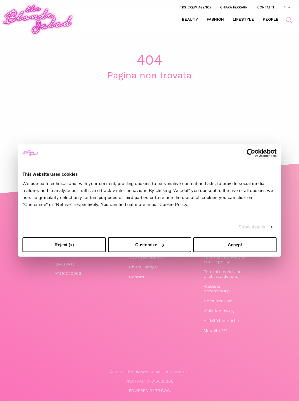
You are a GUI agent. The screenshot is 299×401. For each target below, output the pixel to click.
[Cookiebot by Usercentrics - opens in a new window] (251, 153)
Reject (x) (64, 244)
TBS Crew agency (195, 7)
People (271, 19)
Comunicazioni (218, 300)
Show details (252, 226)
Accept (235, 244)
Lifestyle (243, 19)
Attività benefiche (221, 320)
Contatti (265, 7)
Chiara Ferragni (234, 7)
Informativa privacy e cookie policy (224, 259)
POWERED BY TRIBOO (149, 390)
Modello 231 (215, 330)
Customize (146, 244)
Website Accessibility (216, 288)
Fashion (215, 19)
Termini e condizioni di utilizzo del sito (223, 274)
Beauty (190, 19)
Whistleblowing (219, 310)
